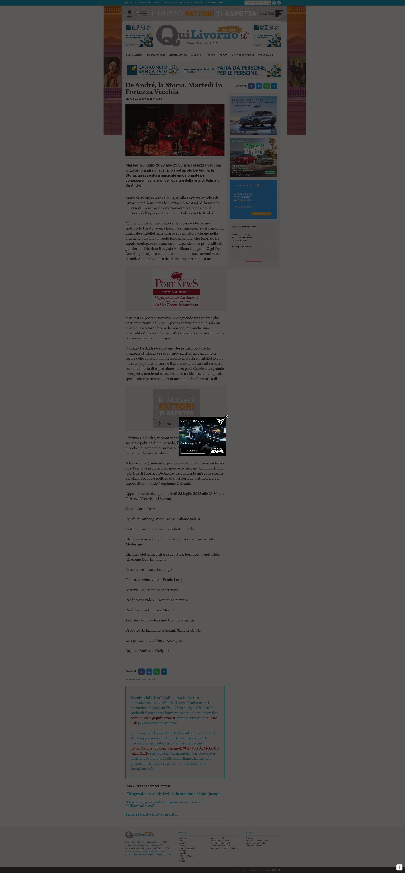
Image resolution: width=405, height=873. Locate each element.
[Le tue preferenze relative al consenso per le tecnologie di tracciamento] (399, 867)
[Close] (226, 417)
